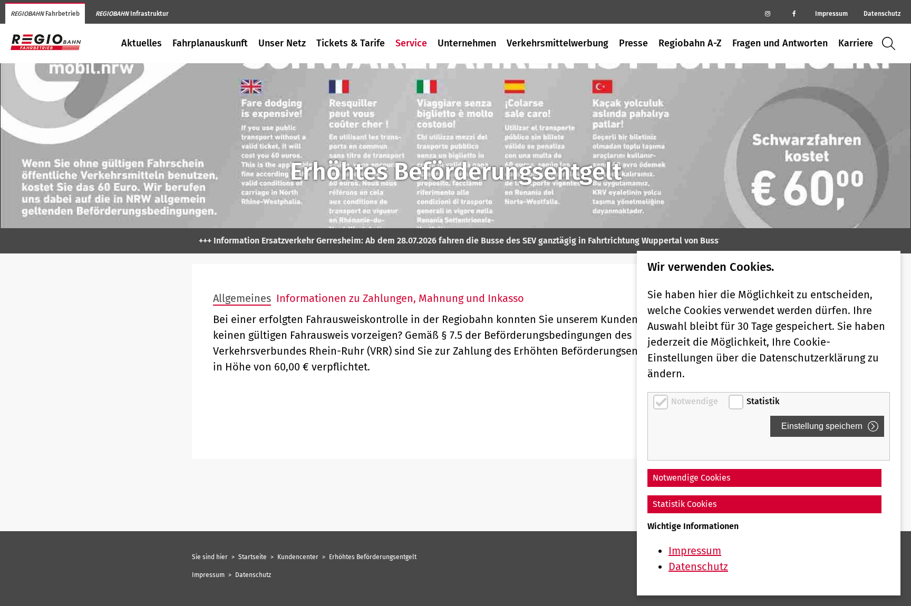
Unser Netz (282, 43)
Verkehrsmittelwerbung (557, 43)
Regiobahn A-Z (690, 43)
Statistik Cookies (684, 504)
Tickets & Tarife (350, 43)
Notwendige (695, 401)
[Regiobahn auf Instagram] (767, 13)
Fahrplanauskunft (210, 43)
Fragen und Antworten (780, 43)
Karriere (855, 43)
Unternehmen (467, 43)
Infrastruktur (132, 13)
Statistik (763, 401)
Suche (891, 43)
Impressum (831, 13)
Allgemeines (242, 298)
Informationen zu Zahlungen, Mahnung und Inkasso (400, 298)
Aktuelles (141, 43)
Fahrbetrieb (45, 13)
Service (411, 43)
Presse (633, 43)
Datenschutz (882, 13)
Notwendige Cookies (691, 478)
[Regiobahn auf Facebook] (794, 13)
